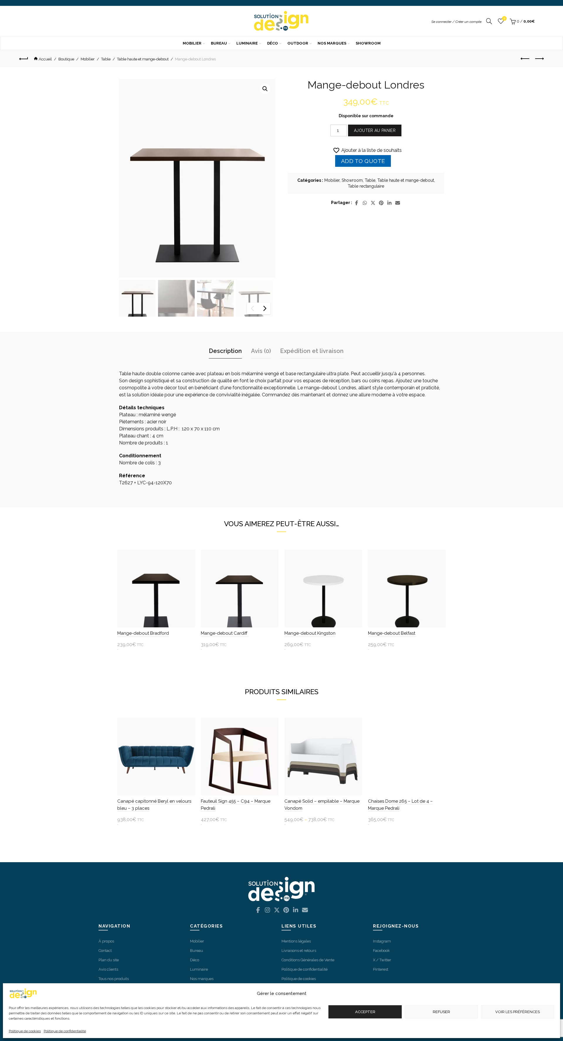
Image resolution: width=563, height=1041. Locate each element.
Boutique (66, 59)
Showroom (368, 43)
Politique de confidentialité (65, 1031)
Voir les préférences (517, 1012)
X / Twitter (382, 960)
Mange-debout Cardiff (225, 633)
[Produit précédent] (525, 58)
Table (106, 59)
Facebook (381, 950)
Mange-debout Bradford (143, 633)
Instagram (382, 941)
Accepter (365, 1012)
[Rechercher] (489, 21)
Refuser (441, 1012)
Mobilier (192, 43)
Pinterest (380, 969)
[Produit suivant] (539, 58)
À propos (106, 941)
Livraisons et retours (299, 950)
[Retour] (26, 58)
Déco (272, 43)
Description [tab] (225, 350)
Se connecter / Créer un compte (456, 22)
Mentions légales (296, 941)
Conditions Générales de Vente (308, 960)
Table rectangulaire (366, 186)
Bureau (219, 43)
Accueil (45, 59)
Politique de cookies (25, 1031)
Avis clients (108, 969)
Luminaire (247, 43)
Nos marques (332, 43)
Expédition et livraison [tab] (312, 350)
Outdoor (297, 43)
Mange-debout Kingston (309, 633)
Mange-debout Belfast (392, 633)
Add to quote (363, 161)
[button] (265, 89)
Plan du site (109, 960)
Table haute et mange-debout (143, 59)
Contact (105, 950)
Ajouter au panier (375, 130)
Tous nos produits (114, 979)
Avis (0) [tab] (261, 350)
